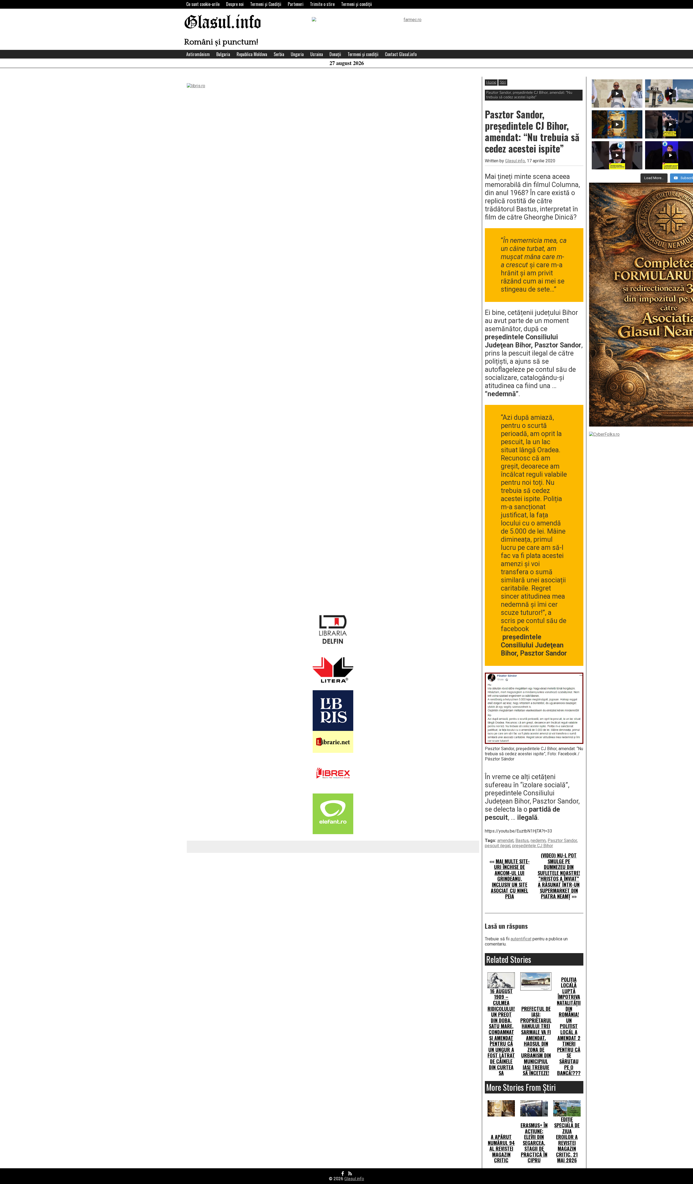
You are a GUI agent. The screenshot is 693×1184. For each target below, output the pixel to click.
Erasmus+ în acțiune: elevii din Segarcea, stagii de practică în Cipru (534, 1143)
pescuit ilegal (497, 845)
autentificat (521, 938)
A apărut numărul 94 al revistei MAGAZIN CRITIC (501, 1148)
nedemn (538, 840)
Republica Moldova (252, 54)
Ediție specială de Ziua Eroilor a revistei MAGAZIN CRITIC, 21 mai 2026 (567, 1140)
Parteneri (295, 4)
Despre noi (235, 4)
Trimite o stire (322, 4)
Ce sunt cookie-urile (203, 4)
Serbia (279, 54)
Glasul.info (222, 23)
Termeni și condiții (356, 4)
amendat (505, 840)
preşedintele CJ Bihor (532, 845)
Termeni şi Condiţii (265, 4)
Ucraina (316, 54)
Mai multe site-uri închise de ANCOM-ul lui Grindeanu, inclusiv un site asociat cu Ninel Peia (510, 879)
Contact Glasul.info (401, 54)
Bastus (522, 840)
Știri (503, 82)
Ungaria (297, 54)
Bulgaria (223, 54)
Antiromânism (198, 54)
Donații (335, 54)
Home (491, 82)
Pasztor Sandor (562, 840)
